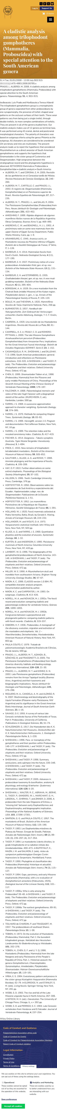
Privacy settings (28, 1066)
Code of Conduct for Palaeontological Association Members (27, 1040)
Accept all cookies (13, 1106)
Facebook (44, 3)
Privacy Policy (8, 1058)
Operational (9, 1082)
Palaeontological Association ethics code (20, 1033)
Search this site (41, 3)
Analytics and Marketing (42, 1082)
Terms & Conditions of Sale (14, 1066)
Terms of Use (8, 1062)
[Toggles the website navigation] (50, 19)
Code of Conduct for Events (14, 1036)
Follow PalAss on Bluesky (52, 3)
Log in (35, 8)
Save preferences (9, 1099)
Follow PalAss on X (48, 3)
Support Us (47, 8)
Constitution (8, 1054)
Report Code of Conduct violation (17, 1044)
